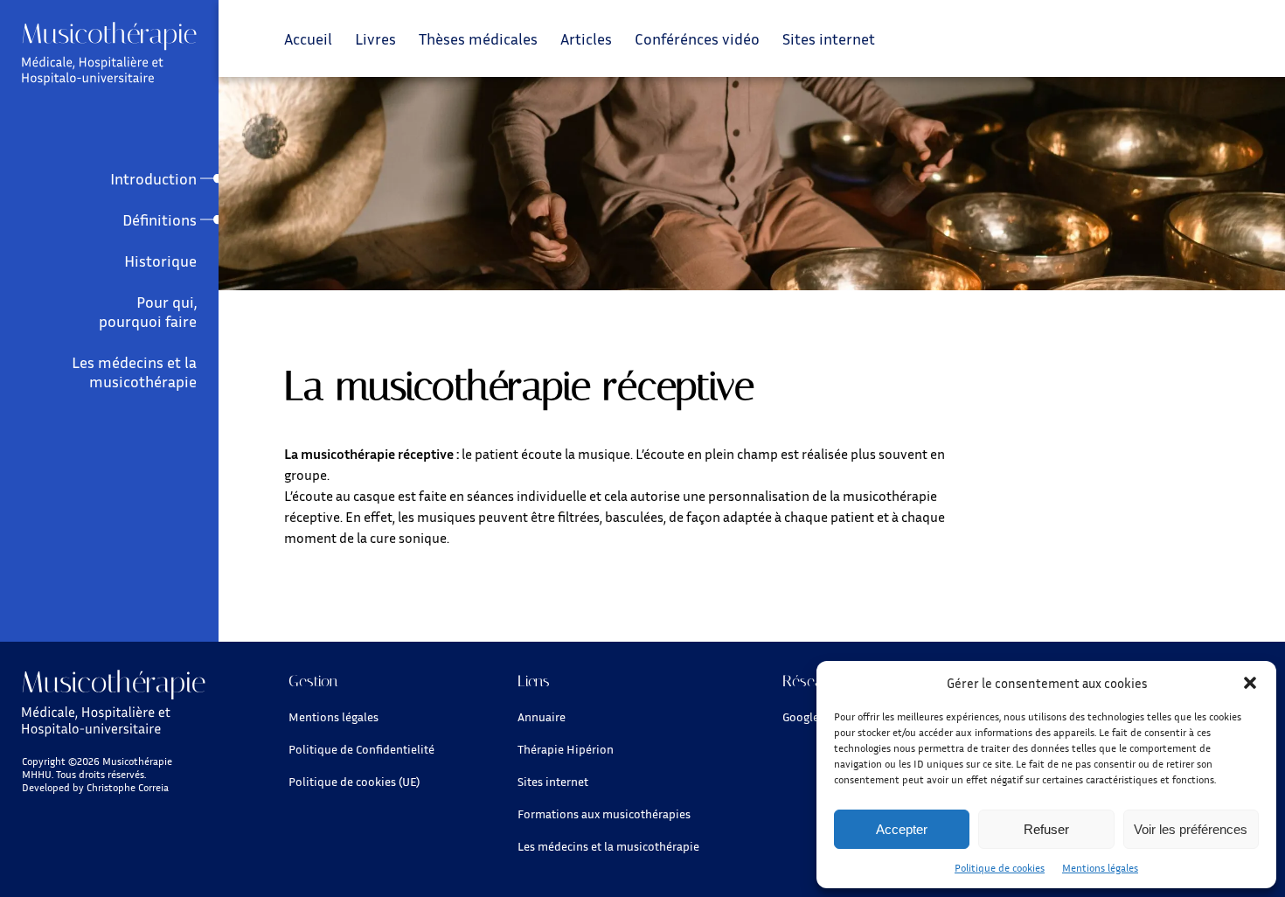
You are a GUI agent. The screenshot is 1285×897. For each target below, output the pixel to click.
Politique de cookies (1000, 867)
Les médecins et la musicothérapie (134, 371)
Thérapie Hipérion (565, 748)
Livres (375, 38)
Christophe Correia (128, 787)
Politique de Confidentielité (361, 748)
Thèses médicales (478, 38)
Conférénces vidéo (697, 38)
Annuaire (541, 716)
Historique (160, 260)
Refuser (1046, 829)
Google (800, 716)
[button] (1250, 683)
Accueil (308, 38)
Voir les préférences (1190, 829)
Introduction (153, 178)
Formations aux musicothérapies (604, 813)
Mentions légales (1100, 867)
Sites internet (828, 38)
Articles (586, 38)
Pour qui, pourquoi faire (148, 311)
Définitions (159, 219)
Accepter (901, 829)
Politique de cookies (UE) (354, 781)
